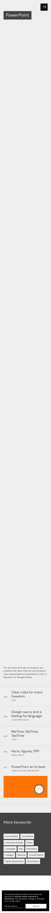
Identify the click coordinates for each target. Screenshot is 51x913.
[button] (44, 7)
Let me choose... (11, 906)
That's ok (35, 906)
